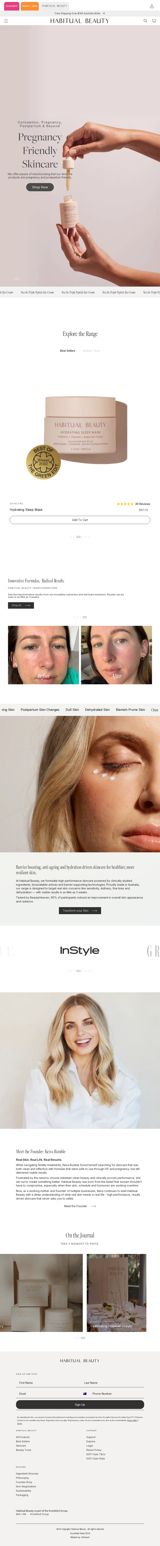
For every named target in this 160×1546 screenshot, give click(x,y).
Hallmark (85, 1537)
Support (91, 1437)
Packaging (22, 1495)
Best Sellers (23, 1441)
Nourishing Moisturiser (27, 509)
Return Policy (93, 1450)
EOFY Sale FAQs (95, 1458)
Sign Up (80, 1404)
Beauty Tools (23, 1450)
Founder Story (24, 1482)
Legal (89, 1445)
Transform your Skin (75, 910)
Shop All (16, 605)
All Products (23, 1437)
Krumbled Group (39, 1514)
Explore (90, 1441)
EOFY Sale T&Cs (95, 1454)
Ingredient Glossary (27, 1473)
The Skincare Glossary (98, 1326)
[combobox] (86, 1393)
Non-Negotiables (26, 1486)
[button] (6, 21)
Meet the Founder (75, 1206)
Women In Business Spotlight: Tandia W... (45, 1324)
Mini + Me (21, 1514)
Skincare (21, 1445)
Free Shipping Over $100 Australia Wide (78, 13)
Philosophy (22, 1477)
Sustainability (23, 1490)
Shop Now (40, 189)
